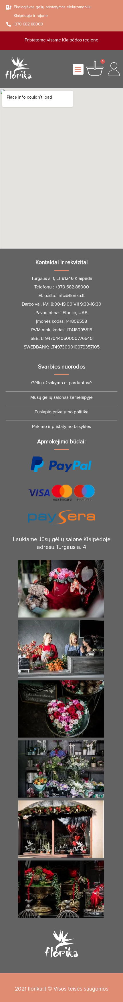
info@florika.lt (71, 295)
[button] (78, 69)
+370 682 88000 (72, 287)
